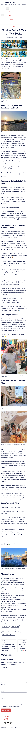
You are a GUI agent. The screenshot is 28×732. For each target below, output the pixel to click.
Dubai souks (15, 629)
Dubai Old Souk (6, 629)
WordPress (22, 730)
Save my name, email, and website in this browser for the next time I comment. (13, 705)
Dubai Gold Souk (15, 626)
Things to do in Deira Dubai (8, 634)
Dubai (14, 26)
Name (3, 684)
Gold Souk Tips (16, 631)
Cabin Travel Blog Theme (7, 730)
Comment (4, 667)
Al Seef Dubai (5, 626)
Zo (21, 37)
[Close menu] (7, 8)
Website (3, 698)
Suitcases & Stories (8, 2)
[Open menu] (2, 15)
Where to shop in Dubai (8, 637)
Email (3, 691)
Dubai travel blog (6, 631)
